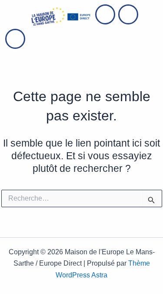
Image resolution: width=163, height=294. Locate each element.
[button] (16, 16)
